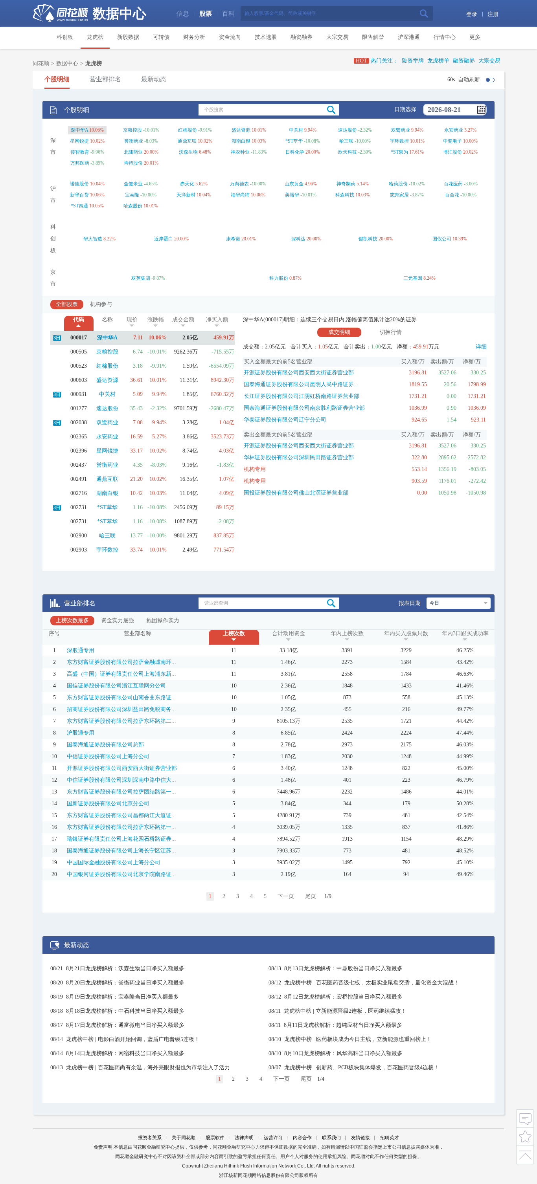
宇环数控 (399, 141)
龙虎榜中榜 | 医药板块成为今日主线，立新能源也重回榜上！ (358, 1039)
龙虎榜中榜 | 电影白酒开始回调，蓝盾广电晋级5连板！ (133, 1039)
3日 (57, 338)
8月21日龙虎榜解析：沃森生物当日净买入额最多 (125, 968)
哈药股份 (398, 184)
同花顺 (41, 63)
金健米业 (133, 184)
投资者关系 (150, 1137)
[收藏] (525, 1136)
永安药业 (453, 130)
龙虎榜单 (438, 61)
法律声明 (244, 1137)
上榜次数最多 (72, 620)
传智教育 (79, 152)
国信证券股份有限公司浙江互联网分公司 (116, 686)
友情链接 (360, 1137)
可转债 (161, 37)
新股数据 (128, 37)
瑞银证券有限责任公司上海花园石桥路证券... (121, 839)
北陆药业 (133, 152)
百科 (228, 13)
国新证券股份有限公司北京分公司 (108, 803)
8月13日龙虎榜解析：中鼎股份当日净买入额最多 (343, 968)
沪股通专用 (80, 733)
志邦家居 (399, 195)
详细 (481, 347)
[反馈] (525, 1118)
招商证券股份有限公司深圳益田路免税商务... (121, 709)
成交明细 (339, 332)
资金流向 (230, 37)
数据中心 (119, 13)
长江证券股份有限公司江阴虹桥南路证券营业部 (301, 396)
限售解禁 (373, 37)
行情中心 (445, 37)
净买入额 (217, 320)
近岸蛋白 (163, 239)
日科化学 (294, 152)
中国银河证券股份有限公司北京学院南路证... (121, 874)
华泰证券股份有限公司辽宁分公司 (285, 420)
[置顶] (525, 1153)
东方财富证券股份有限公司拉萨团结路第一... (121, 792)
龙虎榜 (95, 37)
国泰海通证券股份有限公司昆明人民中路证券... (301, 384)
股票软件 (215, 1137)
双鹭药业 (400, 130)
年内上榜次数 (347, 633)
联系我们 (331, 1137)
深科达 (298, 239)
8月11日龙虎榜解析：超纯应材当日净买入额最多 (343, 1025)
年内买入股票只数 (406, 633)
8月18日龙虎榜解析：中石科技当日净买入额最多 (125, 1011)
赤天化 (187, 184)
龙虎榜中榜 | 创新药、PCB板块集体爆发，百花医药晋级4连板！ (361, 1067)
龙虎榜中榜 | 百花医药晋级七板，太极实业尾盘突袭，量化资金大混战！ (371, 983)
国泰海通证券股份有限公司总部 (105, 745)
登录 (471, 14)
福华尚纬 (240, 195)
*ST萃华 (294, 141)
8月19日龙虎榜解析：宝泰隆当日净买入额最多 (122, 997)
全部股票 (67, 304)
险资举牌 (413, 61)
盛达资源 (241, 130)
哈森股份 (132, 206)
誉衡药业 (133, 141)
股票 (205, 13)
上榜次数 (234, 633)
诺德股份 (79, 184)
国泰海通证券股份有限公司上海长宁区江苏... (121, 851)
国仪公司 (441, 239)
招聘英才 (389, 1137)
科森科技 (344, 195)
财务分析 (194, 37)
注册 (492, 14)
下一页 (286, 896)
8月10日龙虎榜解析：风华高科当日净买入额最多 (343, 1053)
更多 (474, 37)
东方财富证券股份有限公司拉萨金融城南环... (121, 662)
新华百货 (79, 195)
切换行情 (391, 332)
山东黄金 (294, 184)
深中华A (79, 130)
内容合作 (302, 1137)
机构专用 (255, 469)
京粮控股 (132, 130)
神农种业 (240, 152)
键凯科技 (368, 239)
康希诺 (233, 239)
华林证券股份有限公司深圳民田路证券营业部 (299, 457)
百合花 (452, 195)
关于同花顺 (183, 1137)
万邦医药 (79, 163)
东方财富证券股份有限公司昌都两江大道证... (121, 815)
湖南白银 (241, 141)
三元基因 (412, 278)
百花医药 (453, 184)
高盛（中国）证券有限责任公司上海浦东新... (121, 674)
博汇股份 (452, 152)
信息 (183, 13)
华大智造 (92, 239)
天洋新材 (186, 195)
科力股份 (278, 278)
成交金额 (183, 320)
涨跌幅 (155, 320)
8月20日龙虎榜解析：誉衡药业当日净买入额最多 (125, 983)
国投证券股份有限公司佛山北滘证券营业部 (296, 493)
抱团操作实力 (162, 620)
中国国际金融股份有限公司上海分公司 (113, 862)
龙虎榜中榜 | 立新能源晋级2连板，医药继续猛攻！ (345, 1011)
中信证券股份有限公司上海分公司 (108, 756)
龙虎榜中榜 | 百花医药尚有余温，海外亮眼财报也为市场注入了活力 (148, 1067)
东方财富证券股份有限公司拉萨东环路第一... (121, 827)
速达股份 (347, 130)
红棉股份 (187, 130)
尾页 (310, 896)
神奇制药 (346, 184)
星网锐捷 (79, 141)
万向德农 (239, 184)
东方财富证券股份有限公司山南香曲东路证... (121, 697)
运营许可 (273, 1137)
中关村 (296, 130)
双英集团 (140, 278)
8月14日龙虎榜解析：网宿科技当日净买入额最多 (125, 1053)
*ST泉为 (399, 152)
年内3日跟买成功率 (465, 633)
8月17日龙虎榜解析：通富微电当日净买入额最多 (125, 1025)
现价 (132, 320)
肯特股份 (133, 163)
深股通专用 (80, 650)
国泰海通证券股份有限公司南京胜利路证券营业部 (304, 408)
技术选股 (266, 37)
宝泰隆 (132, 195)
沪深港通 (409, 37)
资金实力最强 (117, 620)
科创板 (65, 37)
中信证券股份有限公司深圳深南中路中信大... (121, 780)
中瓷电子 (452, 141)
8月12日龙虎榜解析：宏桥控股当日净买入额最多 (343, 997)
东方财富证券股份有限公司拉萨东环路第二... (121, 721)
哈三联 (346, 141)
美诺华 (292, 195)
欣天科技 (347, 152)
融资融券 (302, 37)
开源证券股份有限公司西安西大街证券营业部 (299, 373)
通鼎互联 (187, 141)
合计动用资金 (288, 633)
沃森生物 (188, 152)
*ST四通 (79, 206)
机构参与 (101, 304)
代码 (78, 320)
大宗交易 (337, 37)
